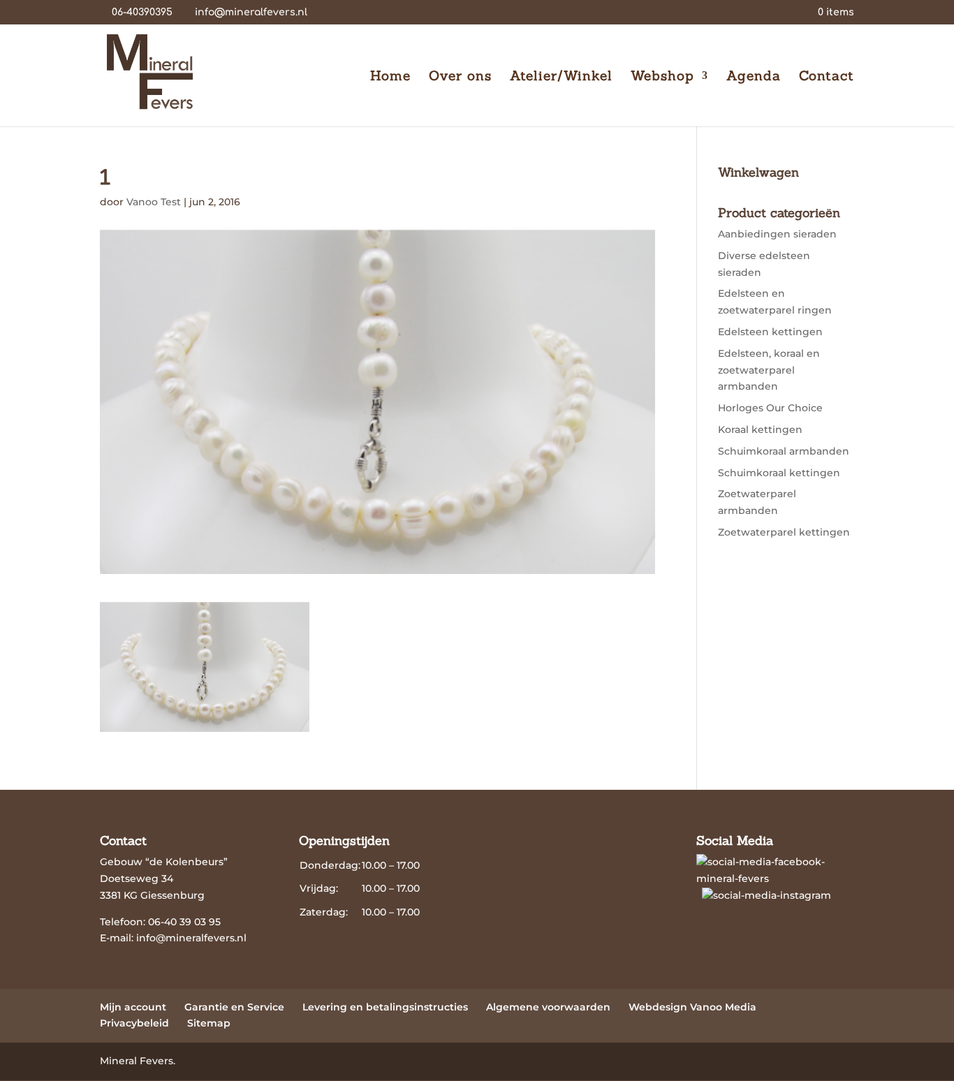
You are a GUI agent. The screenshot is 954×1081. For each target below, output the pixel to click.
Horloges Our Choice (770, 408)
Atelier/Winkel (561, 77)
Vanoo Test (153, 202)
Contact (826, 77)
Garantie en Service (234, 1007)
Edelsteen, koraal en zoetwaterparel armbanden (769, 370)
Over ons (460, 77)
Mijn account (133, 1007)
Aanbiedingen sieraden (777, 234)
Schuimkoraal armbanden (783, 451)
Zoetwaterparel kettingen (784, 532)
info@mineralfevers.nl (191, 938)
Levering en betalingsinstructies (385, 1007)
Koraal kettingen (760, 429)
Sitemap (208, 1023)
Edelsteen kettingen (770, 331)
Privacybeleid (134, 1023)
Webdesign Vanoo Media (692, 1007)
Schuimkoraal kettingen (779, 472)
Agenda (753, 77)
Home (390, 77)
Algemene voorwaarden (548, 1007)
